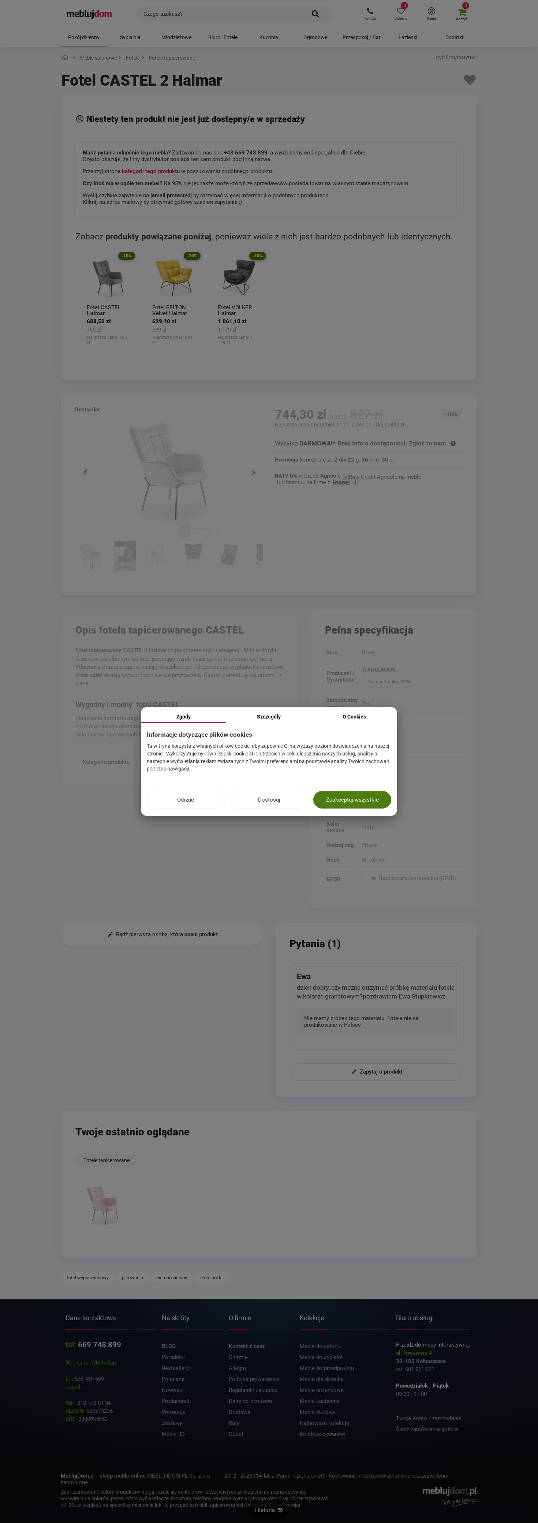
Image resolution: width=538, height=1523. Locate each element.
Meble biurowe (318, 1412)
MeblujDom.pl (78, 1475)
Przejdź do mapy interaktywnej (433, 1344)
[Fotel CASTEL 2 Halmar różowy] (90, 557)
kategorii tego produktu (151, 171)
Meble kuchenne (320, 1401)
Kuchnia (268, 37)
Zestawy (172, 1423)
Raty (234, 1423)
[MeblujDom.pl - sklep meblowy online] (89, 14)
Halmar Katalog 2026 (389, 681)
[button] (370, 14)
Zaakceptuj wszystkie (352, 799)
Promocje (174, 1412)
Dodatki (454, 37)
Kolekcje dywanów (322, 1434)
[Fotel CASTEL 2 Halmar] (103, 1205)
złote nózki (211, 1277)
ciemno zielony (171, 1277)
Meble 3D (173, 1434)
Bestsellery (175, 1368)
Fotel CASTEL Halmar (104, 311)
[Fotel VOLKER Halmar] (239, 278)
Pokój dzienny (84, 37)
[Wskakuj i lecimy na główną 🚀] (66, 58)
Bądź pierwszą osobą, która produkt (166, 934)
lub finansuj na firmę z (304, 482)
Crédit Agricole (322, 476)
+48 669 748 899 (246, 152)
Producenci (175, 1401)
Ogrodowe (315, 37)
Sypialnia (130, 37)
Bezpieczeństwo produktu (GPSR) (417, 878)
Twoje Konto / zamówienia (429, 1418)
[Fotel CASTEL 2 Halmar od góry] (229, 557)
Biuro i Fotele (223, 37)
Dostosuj (269, 799)
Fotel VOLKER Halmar (235, 311)
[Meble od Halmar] (413, 670)
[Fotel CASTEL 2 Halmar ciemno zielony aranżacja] (125, 557)
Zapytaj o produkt (380, 1071)
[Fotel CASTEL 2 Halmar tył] (195, 557)
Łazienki (408, 37)
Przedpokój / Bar (362, 37)
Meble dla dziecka (322, 1379)
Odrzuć (185, 799)
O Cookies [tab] (354, 717)
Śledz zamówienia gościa (427, 1429)
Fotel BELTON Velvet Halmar (169, 311)
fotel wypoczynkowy (88, 1277)
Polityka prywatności (254, 1379)
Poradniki (173, 1357)
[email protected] (104, 1387)
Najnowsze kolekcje (324, 1423)
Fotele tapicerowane (106, 1160)
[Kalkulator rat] (382, 476)
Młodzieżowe (176, 37)
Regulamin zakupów (253, 1390)
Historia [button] (265, 1510)
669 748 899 (99, 1344)
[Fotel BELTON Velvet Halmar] (173, 278)
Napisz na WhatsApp (91, 1362)
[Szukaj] (315, 13)
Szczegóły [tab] (269, 717)
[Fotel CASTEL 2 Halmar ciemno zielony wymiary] (160, 557)
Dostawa (239, 1412)
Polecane (173, 1379)
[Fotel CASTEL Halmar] (108, 278)
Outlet (236, 1434)
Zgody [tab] (183, 717)
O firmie (238, 1357)
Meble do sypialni (321, 1357)
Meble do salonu (320, 1346)
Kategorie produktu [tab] (106, 761)
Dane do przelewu (250, 1401)
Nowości (173, 1390)
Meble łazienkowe (322, 1390)
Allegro (237, 1368)
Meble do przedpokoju (327, 1368)
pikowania (132, 1277)
